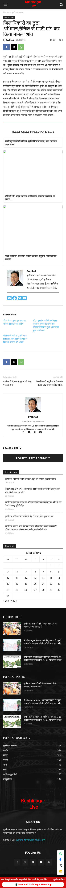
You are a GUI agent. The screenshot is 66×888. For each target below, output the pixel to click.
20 (35, 583)
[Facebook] (6, 47)
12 (26, 577)
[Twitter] (20, 298)
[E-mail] (9, 298)
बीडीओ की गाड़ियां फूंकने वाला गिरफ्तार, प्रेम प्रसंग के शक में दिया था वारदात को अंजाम (15, 338)
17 (8, 583)
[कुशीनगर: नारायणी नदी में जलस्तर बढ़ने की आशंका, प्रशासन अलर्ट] (12, 628)
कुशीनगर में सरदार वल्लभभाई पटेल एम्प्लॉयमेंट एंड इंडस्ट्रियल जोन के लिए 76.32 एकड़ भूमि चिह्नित (33, 504)
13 (35, 577)
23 (59, 583)
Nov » (14, 600)
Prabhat (10, 40)
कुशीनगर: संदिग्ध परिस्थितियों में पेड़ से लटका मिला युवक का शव (29, 516)
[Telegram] (30, 432)
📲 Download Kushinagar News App (32, 884)
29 (51, 589)
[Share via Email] (61, 871)
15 (51, 577)
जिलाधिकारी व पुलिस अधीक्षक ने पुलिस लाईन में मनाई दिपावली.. (49, 383)
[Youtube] (24, 298)
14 (43, 577)
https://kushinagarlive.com (33, 421)
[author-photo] (33, 412)
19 (26, 583)
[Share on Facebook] (61, 860)
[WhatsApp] (21, 47)
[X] (14, 47)
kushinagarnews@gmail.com (30, 839)
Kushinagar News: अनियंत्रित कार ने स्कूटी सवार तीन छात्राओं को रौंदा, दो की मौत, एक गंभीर (32, 490)
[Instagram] (25, 862)
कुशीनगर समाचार (18, 12)
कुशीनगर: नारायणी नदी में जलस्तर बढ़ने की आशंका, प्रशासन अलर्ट (30, 479)
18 (17, 583)
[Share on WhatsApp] (61, 854)
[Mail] (33, 862)
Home (6, 12)
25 (17, 589)
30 (59, 589)
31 (8, 595)
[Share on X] (61, 865)
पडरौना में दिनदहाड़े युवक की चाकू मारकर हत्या (17, 383)
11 (17, 577)
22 (51, 583)
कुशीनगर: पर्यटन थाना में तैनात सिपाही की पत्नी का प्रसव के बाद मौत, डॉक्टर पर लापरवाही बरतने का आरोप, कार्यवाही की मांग (31, 528)
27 (35, 589)
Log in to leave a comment (33, 458)
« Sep (6, 600)
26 (26, 589)
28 (43, 589)
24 (8, 589)
